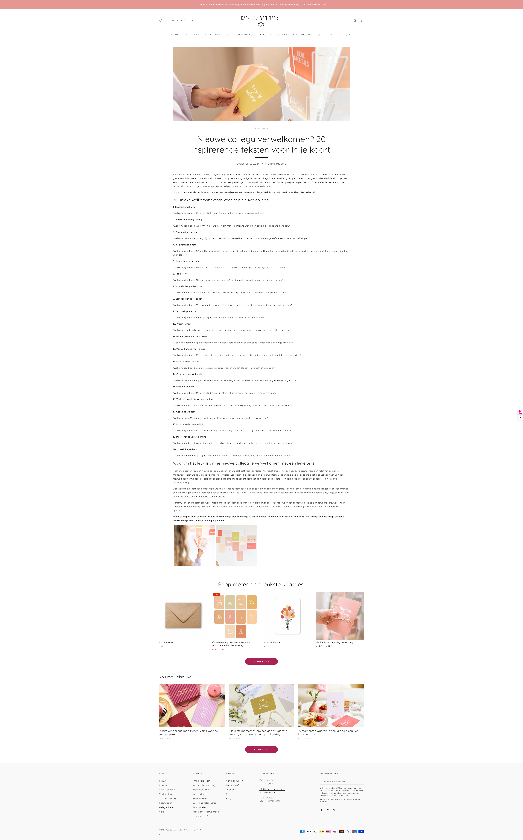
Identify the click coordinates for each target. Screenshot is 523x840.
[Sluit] (293, 363)
